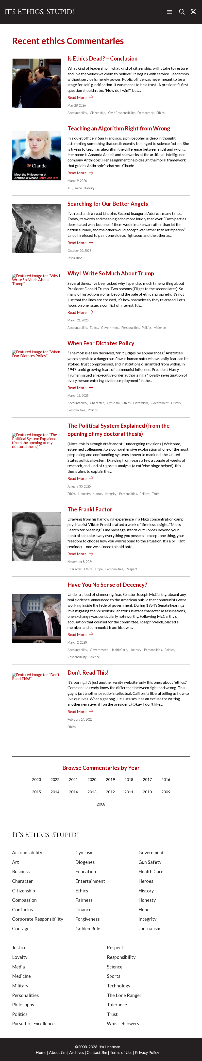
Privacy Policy (147, 1052)
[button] (169, 12)
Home (41, 1052)
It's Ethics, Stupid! (39, 12)
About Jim (58, 1052)
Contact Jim (97, 1052)
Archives (76, 1052)
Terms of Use (121, 1052)
